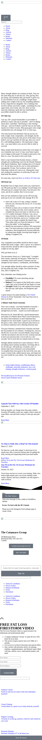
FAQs (8, 590)
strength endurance (18, 369)
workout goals (31, 369)
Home (8, 26)
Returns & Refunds (12, 588)
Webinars (9, 38)
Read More (5, 420)
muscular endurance (21, 367)
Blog (7, 30)
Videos (8, 34)
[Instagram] (12, 560)
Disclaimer (9, 592)
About (8, 28)
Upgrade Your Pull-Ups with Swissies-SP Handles (20, 404)
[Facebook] (4, 560)
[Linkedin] (36, 560)
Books (8, 36)
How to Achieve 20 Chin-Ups (29, 178)
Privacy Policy (11, 586)
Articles (8, 32)
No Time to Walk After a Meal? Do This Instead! (19, 444)
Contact (8, 40)
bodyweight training (13, 365)
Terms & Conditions (13, 584)
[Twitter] (28, 560)
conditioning (25, 365)
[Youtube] (20, 560)
